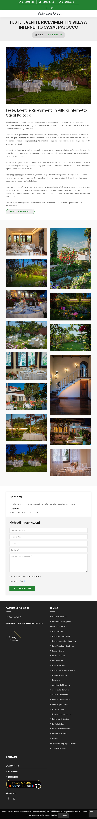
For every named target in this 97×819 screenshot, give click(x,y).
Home (40, 35)
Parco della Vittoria (58, 626)
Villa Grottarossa (57, 665)
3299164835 (13, 777)
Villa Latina (55, 680)
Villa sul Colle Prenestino (60, 729)
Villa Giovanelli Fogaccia (60, 622)
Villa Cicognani (56, 631)
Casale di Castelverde (60, 699)
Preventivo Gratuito (20, 212)
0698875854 (13, 766)
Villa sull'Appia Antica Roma (62, 646)
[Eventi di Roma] (13, 617)
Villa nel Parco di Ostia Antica (63, 641)
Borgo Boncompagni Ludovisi (62, 743)
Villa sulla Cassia (57, 656)
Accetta (63, 815)
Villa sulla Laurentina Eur (60, 714)
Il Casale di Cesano (58, 748)
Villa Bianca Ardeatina (59, 719)
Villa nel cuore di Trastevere (62, 670)
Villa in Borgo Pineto (58, 675)
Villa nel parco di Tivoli (60, 636)
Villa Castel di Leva (58, 734)
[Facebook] (46, 8)
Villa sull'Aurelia (57, 709)
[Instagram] (52, 8)
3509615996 (13, 771)
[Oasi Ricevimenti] (13, 638)
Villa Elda (54, 738)
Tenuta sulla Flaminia (59, 690)
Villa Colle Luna (56, 660)
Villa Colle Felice (57, 724)
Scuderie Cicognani (58, 617)
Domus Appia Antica (59, 704)
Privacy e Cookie (34, 576)
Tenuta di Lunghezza (59, 695)
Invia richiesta (21, 588)
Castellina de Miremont (60, 685)
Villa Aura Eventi (57, 651)
